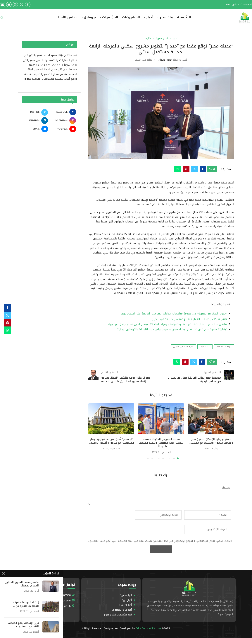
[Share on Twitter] (194, 169)
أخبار (149, 17)
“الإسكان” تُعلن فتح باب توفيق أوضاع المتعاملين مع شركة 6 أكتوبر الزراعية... (111, 441)
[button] (93, 431)
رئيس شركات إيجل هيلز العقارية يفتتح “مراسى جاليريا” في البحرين (189, 319)
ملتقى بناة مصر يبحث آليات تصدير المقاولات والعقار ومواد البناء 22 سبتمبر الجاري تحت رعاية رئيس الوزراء (167, 324)
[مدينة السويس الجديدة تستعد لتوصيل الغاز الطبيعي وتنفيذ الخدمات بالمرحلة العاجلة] (161, 418)
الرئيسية (184, 17)
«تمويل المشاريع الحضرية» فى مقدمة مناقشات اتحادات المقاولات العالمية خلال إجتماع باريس (172, 313)
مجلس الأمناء (66, 17)
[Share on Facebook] (203, 169)
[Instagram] (15, 4)
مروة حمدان (165, 59)
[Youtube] (9, 4)
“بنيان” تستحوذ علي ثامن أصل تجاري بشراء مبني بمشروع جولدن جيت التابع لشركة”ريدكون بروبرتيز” (172, 329)
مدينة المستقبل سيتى (183, 347)
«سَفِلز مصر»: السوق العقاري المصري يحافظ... (22, 584)
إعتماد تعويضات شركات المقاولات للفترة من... (25, 604)
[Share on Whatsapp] (177, 169)
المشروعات (131, 17)
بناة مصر (166, 17)
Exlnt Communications (148, 628)
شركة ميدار (205, 347)
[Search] (2, 18)
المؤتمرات (110, 17)
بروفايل (90, 17)
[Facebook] (27, 4)
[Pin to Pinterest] (186, 169)
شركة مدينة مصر (224, 347)
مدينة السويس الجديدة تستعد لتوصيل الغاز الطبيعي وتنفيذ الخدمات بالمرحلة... (161, 443)
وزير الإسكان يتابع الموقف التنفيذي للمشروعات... (23, 624)
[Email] (2, 4)
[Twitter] (21, 4)
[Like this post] (210, 169)
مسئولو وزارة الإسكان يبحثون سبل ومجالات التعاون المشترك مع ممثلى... (211, 441)
